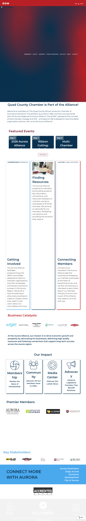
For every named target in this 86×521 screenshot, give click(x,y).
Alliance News (76, 507)
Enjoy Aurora (72, 471)
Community (42, 54)
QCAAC (8, 504)
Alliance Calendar (75, 504)
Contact (75, 54)
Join (78, 503)
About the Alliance (11, 509)
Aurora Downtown (69, 468)
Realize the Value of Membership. (15, 384)
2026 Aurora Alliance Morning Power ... (19, 147)
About (69, 54)
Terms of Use (76, 508)
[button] (14, 432)
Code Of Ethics (76, 511)
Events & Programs (52, 54)
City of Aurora (72, 480)
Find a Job (77, 506)
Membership (27, 54)
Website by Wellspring (43, 520)
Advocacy (63, 54)
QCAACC (35, 54)
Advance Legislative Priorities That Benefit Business (71, 385)
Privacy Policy (76, 509)
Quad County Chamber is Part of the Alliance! (43, 105)
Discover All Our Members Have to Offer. (33, 383)
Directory (77, 505)
